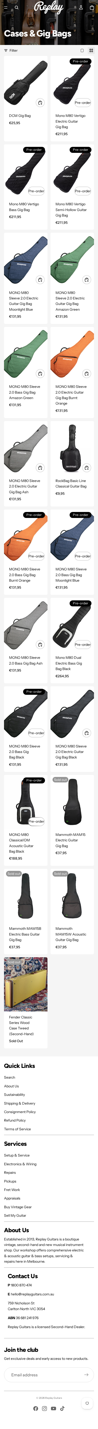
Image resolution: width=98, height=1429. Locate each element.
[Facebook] (36, 1409)
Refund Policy (15, 1120)
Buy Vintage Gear (18, 1207)
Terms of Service (17, 1129)
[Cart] (91, 7)
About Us (11, 1086)
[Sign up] (86, 1375)
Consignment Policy (20, 1112)
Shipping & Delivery (19, 1103)
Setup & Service (17, 1155)
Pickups (10, 1181)
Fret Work (12, 1190)
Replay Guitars (53, 1398)
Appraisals (12, 1198)
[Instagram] (44, 1409)
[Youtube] (54, 1409)
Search (9, 1077)
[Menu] (6, 7)
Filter (14, 50)
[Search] (16, 7)
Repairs (10, 1172)
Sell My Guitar (15, 1215)
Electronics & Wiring (20, 1164)
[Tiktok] (62, 1409)
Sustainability (14, 1094)
